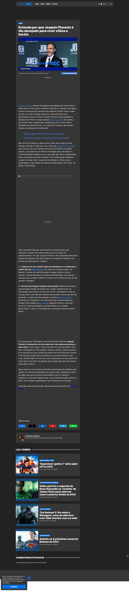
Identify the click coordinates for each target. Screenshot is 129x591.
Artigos (54, 4)
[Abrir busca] (111, 4)
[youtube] (101, 3)
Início (20, 23)
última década (37, 269)
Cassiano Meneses (32, 436)
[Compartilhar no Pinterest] (52, 426)
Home (37, 4)
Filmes (42, 4)
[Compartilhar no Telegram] (63, 426)
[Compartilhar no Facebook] (22, 426)
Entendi (14, 587)
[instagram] (104, 4)
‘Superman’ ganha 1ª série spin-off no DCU (58, 465)
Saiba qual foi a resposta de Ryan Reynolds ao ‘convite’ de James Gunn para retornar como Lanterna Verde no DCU (57, 490)
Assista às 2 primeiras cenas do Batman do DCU (58, 540)
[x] (106, 4)
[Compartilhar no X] (32, 426)
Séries (48, 4)
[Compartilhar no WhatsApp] (73, 426)
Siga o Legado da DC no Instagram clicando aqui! (44, 134)
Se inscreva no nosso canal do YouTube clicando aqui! (46, 138)
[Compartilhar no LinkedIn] (42, 426)
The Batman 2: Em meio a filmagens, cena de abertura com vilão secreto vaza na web (58, 515)
